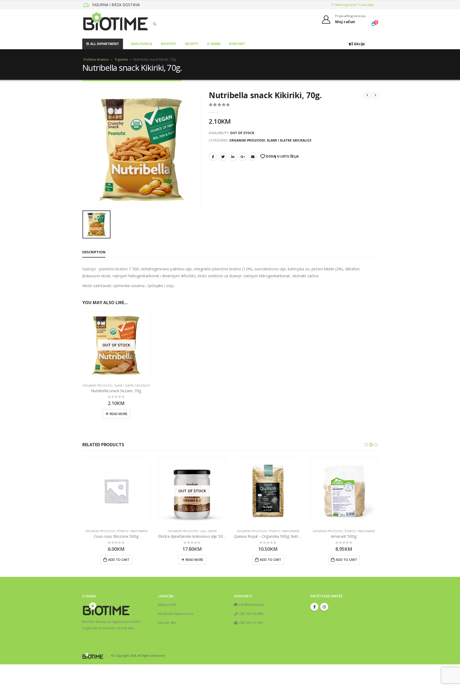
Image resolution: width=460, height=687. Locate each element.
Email (252, 156)
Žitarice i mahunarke (208, 531)
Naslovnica (141, 44)
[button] (366, 444)
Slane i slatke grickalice (289, 140)
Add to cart (194, 559)
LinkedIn (233, 156)
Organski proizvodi (247, 140)
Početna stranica (96, 59)
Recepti (191, 44)
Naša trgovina (345, 5)
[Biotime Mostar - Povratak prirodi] (115, 23)
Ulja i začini (132, 531)
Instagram (324, 630)
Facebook (213, 156)
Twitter (223, 156)
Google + (243, 156)
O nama (213, 44)
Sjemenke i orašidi (360, 554)
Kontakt (237, 44)
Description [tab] (93, 252)
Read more (118, 414)
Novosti (168, 44)
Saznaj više (125, 650)
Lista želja (366, 5)
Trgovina (121, 59)
